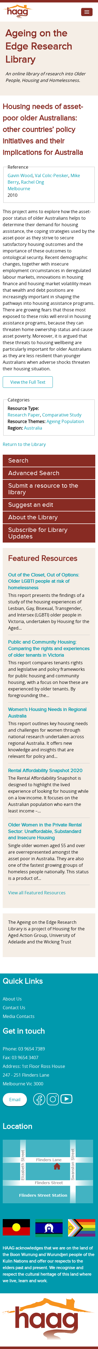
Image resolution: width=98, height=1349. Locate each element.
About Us (12, 999)
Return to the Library (24, 444)
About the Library (33, 517)
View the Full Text (27, 382)
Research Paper (24, 415)
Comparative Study (61, 415)
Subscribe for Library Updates (38, 533)
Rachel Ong (32, 182)
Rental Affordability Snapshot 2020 (45, 770)
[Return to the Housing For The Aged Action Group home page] (18, 18)
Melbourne (19, 189)
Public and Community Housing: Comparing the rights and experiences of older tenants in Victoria (49, 648)
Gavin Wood (20, 175)
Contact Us (14, 1008)
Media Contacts (19, 1016)
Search (18, 460)
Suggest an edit (30, 505)
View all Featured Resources (37, 893)
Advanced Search (33, 473)
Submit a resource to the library (43, 489)
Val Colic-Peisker (51, 175)
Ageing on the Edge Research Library (38, 46)
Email (14, 1100)
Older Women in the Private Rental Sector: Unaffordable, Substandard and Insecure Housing (45, 831)
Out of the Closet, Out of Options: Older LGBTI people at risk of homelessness (43, 581)
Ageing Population (65, 421)
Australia (33, 428)
